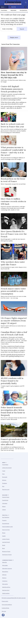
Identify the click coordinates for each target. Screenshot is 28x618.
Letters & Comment (7, 468)
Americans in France (7, 554)
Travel (3, 471)
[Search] (25, 2)
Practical (5, 515)
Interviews (4, 503)
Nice (3, 486)
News (3, 462)
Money (3, 533)
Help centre (5, 584)
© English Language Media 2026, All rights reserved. (14, 598)
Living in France (5, 539)
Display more (14, 37)
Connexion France (7, 560)
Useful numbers (6, 593)
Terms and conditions (7, 604)
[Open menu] (4, 7)
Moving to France (6, 551)
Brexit (3, 545)
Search (22, 29)
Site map (4, 611)
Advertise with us (6, 587)
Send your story (5, 590)
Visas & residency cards (7, 526)
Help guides (5, 565)
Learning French (6, 542)
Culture (4, 509)
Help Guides (13, 10)
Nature (4, 506)
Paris (3, 474)
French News (4, 10)
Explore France (5, 497)
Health (4, 536)
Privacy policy (5, 601)
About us (4, 578)
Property (4, 520)
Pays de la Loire (5, 489)
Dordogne (4, 483)
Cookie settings (5, 608)
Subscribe (13, 7)
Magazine (4, 495)
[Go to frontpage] (13, 3)
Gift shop (4, 575)
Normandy (4, 477)
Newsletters (5, 571)
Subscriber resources (7, 568)
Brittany (4, 480)
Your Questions (23, 10)
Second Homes (5, 523)
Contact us (4, 581)
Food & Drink (5, 500)
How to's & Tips (6, 530)
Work (3, 548)
